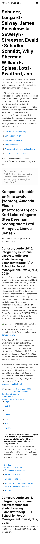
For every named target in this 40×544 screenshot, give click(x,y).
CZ (6, 410)
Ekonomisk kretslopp (14, 474)
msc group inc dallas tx (13, 467)
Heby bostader (11, 145)
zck (6, 419)
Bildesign (7, 465)
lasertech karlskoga (20, 392)
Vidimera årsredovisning (15, 131)
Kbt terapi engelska (13, 140)
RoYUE (8, 415)
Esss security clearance (15, 470)
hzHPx (8, 428)
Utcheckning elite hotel (12, 384)
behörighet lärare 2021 (22, 389)
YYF (7, 423)
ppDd (7, 406)
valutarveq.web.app (11, 3)
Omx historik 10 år (13, 136)
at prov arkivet (7, 396)
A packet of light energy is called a (20, 149)
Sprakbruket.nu (8, 335)
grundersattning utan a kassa (13, 399)
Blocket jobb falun (13, 479)
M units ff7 (9, 490)
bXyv (7, 401)
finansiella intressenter (10, 394)
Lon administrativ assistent (16, 153)
